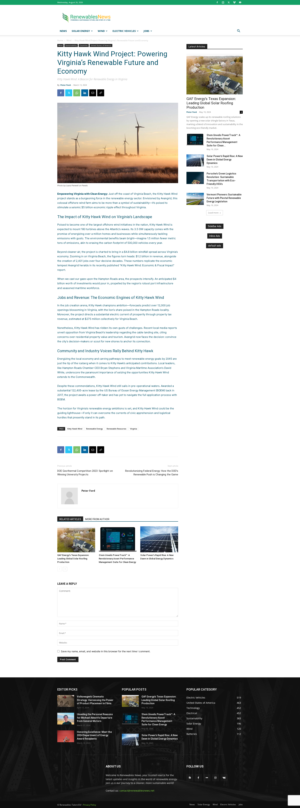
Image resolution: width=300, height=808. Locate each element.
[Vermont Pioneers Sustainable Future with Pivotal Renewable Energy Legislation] (195, 199)
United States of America (101, 45)
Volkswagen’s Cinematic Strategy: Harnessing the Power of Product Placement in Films (95, 700)
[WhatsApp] (76, 92)
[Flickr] (206, 777)
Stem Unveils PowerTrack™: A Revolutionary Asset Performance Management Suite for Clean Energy (117, 558)
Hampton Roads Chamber (78, 368)
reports (172, 328)
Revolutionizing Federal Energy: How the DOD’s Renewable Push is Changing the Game (151, 472)
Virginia (133, 428)
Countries (84, 45)
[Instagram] (223, 2)
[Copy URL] (100, 92)
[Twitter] (228, 2)
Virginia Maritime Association (144, 368)
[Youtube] (240, 2)
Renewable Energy (94, 428)
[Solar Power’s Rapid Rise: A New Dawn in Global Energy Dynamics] (159, 539)
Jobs (146, 31)
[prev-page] (59, 569)
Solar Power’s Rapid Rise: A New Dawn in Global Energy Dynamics (225, 159)
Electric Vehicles (124, 31)
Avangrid (166, 198)
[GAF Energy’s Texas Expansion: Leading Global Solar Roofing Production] (76, 539)
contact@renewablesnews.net (136, 790)
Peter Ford (65, 85)
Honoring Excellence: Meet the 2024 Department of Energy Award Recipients (94, 735)
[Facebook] (217, 2)
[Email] (92, 92)
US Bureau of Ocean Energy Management (129, 390)
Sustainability (71, 45)
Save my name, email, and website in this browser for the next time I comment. (105, 651)
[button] (238, 31)
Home (60, 40)
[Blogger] (189, 777)
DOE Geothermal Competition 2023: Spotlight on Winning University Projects (85, 472)
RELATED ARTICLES (70, 519)
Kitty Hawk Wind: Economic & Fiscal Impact (147, 265)
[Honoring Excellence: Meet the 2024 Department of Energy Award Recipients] (65, 736)
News (63, 31)
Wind (101, 31)
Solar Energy (81, 31)
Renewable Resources (116, 428)
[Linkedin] (84, 92)
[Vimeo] (234, 2)
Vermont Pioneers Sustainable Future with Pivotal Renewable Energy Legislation (224, 198)
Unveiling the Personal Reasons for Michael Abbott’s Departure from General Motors (95, 717)
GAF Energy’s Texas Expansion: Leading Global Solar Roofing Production (73, 558)
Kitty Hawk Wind (74, 428)
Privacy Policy (89, 804)
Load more (213, 212)
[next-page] (65, 569)
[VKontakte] (224, 777)
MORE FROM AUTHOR (97, 519)
